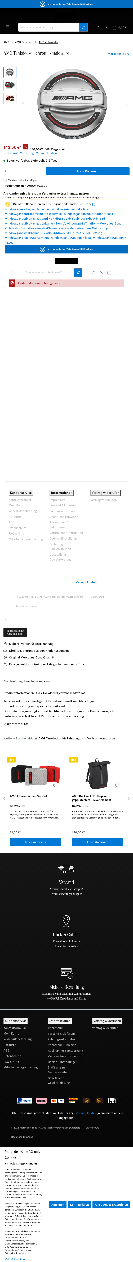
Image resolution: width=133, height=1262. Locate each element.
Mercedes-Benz (119, 54)
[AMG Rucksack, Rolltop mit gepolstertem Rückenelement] (97, 774)
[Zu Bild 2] (74, 137)
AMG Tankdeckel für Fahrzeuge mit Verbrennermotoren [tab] (77, 738)
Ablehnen (57, 1205)
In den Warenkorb (87, 171)
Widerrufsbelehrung (23, 511)
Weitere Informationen (15, 1259)
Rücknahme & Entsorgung (59, 524)
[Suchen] (83, 27)
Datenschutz (17, 528)
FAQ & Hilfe (16, 533)
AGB (12, 522)
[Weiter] (128, 798)
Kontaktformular (20, 500)
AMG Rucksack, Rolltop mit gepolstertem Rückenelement (91, 798)
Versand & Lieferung (63, 505)
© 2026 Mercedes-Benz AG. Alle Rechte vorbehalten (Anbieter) (50, 596)
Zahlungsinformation (64, 511)
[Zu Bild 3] (79, 137)
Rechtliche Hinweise (64, 517)
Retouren (15, 517)
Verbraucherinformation (66, 533)
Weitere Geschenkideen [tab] (20, 738)
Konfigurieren (79, 1205)
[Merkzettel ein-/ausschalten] (54, 785)
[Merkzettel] (99, 27)
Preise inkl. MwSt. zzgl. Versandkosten (30, 153)
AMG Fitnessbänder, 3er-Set (28, 796)
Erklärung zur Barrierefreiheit (60, 546)
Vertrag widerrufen (103, 500)
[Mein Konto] (106, 27)
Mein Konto (16, 505)
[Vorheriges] (22, 103)
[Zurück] (4, 798)
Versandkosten (86, 582)
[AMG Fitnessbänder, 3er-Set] (35, 774)
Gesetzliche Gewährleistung (61, 557)
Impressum (57, 500)
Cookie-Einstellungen (64, 538)
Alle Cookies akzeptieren (111, 1205)
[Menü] (7, 26)
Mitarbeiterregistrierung (26, 539)
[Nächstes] (126, 103)
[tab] (13, 681)
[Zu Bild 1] (69, 137)
